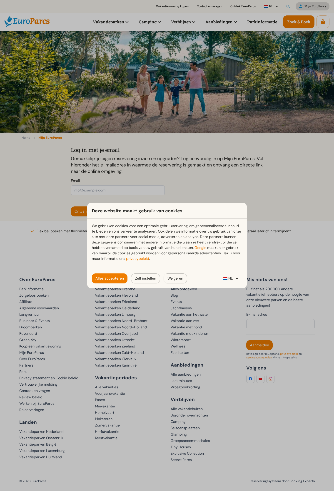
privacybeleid (137, 258)
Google (200, 247)
